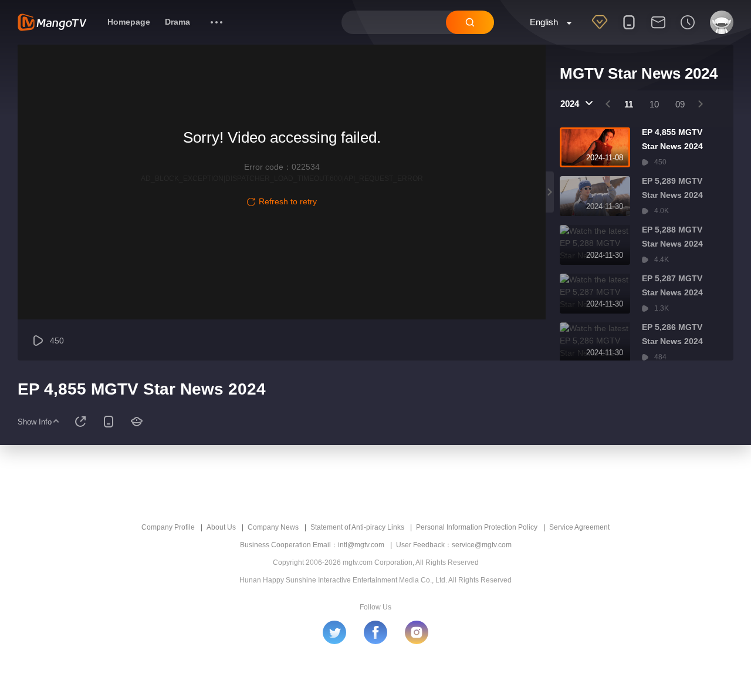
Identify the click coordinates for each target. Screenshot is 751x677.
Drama (177, 21)
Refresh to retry (288, 201)
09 (680, 104)
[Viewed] (687, 30)
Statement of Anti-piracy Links (357, 527)
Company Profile (168, 527)
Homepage (128, 21)
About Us (221, 527)
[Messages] (658, 30)
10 (654, 104)
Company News (273, 527)
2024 (569, 104)
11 (628, 104)
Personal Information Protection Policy (476, 527)
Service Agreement (579, 527)
